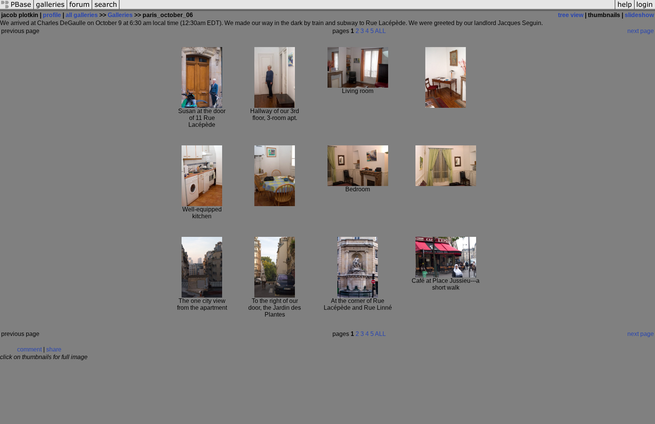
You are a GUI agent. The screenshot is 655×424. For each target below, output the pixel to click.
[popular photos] (367, 8)
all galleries (82, 15)
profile (52, 15)
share (53, 349)
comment (29, 349)
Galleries (120, 15)
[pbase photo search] (105, 8)
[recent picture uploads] (50, 8)
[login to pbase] (645, 8)
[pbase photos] (17, 8)
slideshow (639, 15)
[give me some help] (625, 8)
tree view (570, 15)
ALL (380, 31)
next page (640, 31)
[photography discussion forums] (79, 8)
